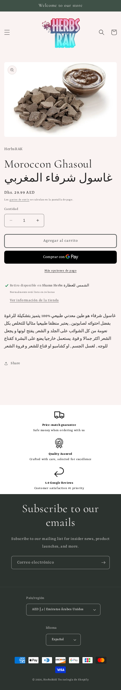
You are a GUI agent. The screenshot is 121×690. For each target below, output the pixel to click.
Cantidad (11, 209)
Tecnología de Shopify (73, 679)
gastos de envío (20, 199)
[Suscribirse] (103, 562)
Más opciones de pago (60, 270)
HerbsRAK (50, 679)
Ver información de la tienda (34, 300)
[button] (7, 32)
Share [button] (15, 363)
